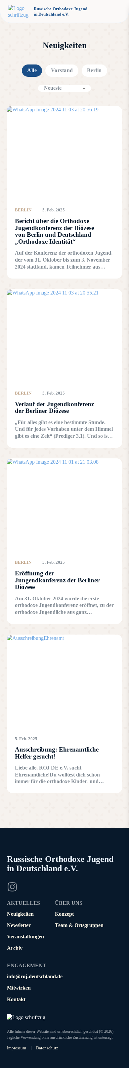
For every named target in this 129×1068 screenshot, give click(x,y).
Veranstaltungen (25, 936)
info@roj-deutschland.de (35, 976)
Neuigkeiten (20, 914)
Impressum (16, 1047)
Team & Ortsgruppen (79, 925)
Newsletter (19, 925)
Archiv (14, 948)
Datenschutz (47, 1047)
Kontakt (16, 999)
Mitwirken (19, 988)
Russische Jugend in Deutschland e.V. (60, 863)
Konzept (64, 914)
